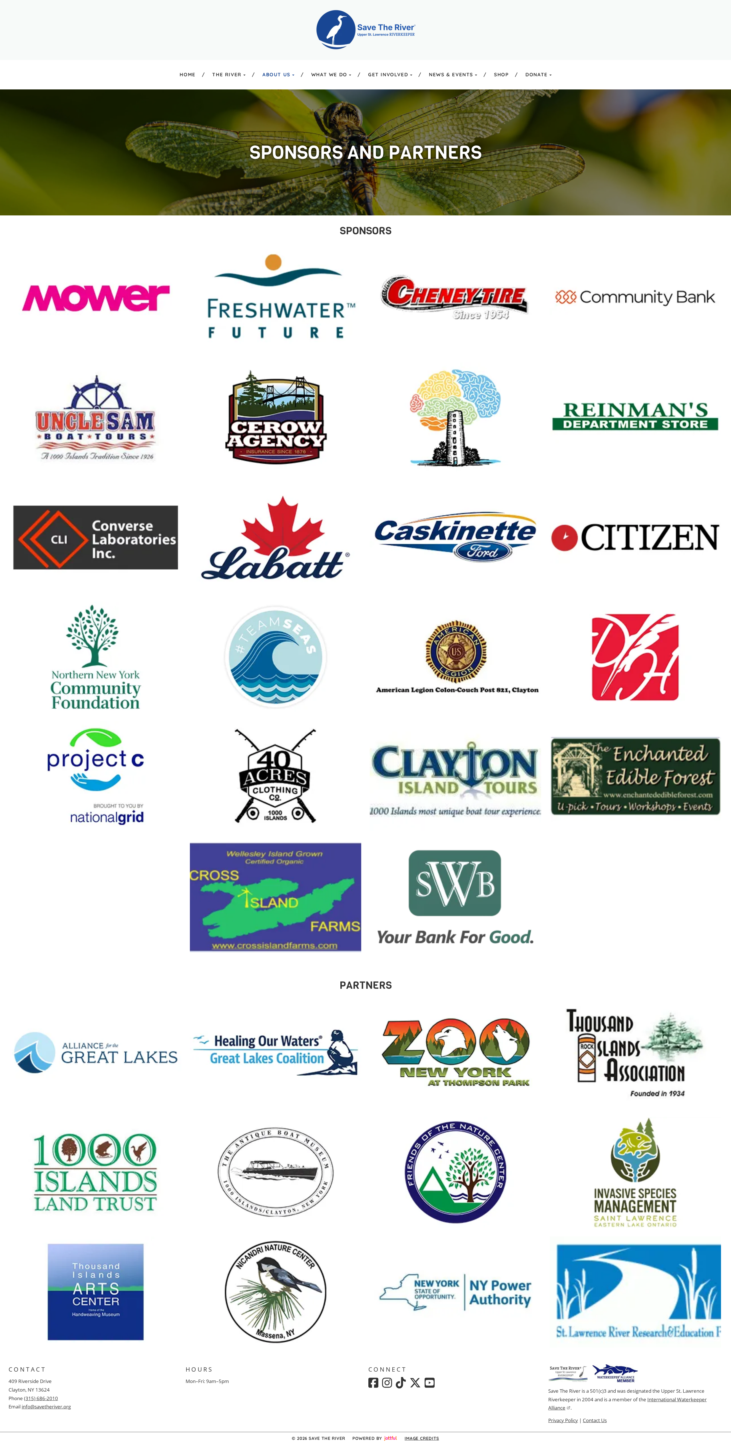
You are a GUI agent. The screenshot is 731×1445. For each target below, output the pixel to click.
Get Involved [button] (388, 74)
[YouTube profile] (430, 1382)
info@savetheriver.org (46, 1406)
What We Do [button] (329, 74)
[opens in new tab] (95, 297)
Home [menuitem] (187, 74)
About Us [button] (276, 74)
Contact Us (595, 1420)
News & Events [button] (451, 74)
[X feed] (415, 1382)
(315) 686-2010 (41, 1398)
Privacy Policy (563, 1420)
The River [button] (226, 74)
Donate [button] (536, 74)
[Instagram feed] (387, 1382)
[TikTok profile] (401, 1382)
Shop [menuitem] (501, 74)
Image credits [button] (422, 1438)
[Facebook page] (373, 1382)
